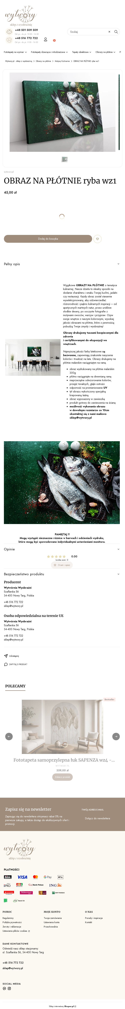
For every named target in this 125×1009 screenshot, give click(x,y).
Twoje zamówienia (53, 918)
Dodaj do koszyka (48, 239)
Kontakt (88, 922)
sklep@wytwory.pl (13, 606)
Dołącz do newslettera (97, 818)
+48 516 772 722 (26, 38)
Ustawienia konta (51, 922)
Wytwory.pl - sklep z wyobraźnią (18, 61)
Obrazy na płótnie (43, 61)
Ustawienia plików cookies (15, 931)
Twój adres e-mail (93, 809)
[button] (116, 31)
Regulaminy (8, 918)
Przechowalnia (51, 926)
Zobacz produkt (62, 777)
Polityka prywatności (12, 922)
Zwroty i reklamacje (12, 926)
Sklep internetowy (61, 1006)
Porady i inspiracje (94, 918)
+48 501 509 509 (26, 30)
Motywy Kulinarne (62, 61)
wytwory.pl (9, 171)
